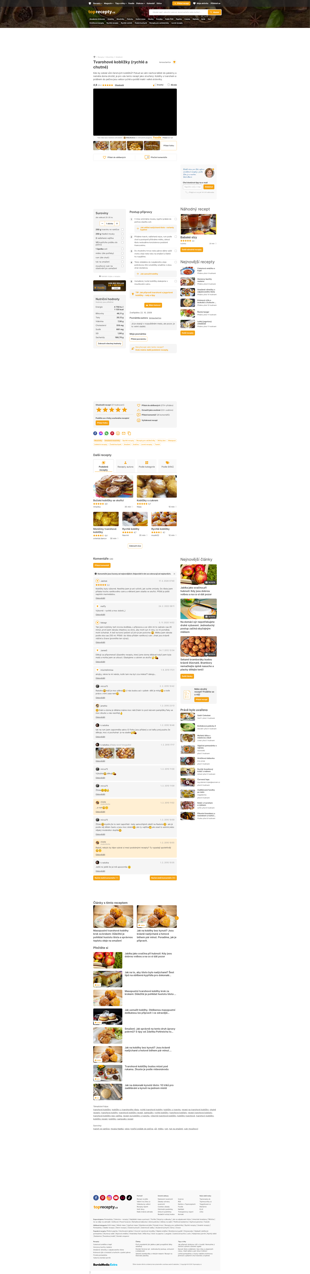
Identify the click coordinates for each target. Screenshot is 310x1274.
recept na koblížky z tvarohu (136, 1116)
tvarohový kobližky (205, 1116)
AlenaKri (200, 729)
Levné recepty (177, 23)
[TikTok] (129, 1197)
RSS (179, 1202)
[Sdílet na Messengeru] (101, 433)
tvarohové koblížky (102, 1109)
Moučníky (120, 19)
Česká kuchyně (141, 23)
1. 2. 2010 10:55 (167, 842)
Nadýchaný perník (199, 1234)
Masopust (172, 440)
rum (166, 1129)
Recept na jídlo (142, 1199)
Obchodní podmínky (165, 1209)
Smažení (127, 444)
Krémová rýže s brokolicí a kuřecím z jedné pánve (206, 302)
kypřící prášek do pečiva (142, 1129)
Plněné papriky (112, 1231)
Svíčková (115, 1222)
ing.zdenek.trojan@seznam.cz (208, 782)
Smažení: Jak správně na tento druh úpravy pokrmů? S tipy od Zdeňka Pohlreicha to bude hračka (150, 1031)
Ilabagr (104, 622)
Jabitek (104, 581)
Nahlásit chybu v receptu (110, 276)
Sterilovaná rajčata (126, 1231)
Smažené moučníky (112, 440)
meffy (103, 606)
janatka (104, 706)
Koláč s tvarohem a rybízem (205, 804)
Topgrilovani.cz (205, 1204)
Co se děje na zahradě (101, 1222)
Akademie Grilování (97, 19)
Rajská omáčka (161, 1231)
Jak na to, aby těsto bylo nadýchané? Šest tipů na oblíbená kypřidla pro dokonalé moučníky (149, 975)
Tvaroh (157, 444)
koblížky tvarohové (186, 1116)
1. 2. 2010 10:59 (167, 819)
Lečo (189, 1234)
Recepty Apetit (142, 1207)
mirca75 (104, 686)
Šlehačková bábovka (139, 1222)
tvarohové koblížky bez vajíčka (107, 1116)
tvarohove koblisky (178, 1112)
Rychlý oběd (211, 1234)
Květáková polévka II (206, 726)
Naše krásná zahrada (145, 1212)
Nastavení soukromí (165, 1199)
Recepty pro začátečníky (159, 23)
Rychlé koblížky (160, 528)
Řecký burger (203, 312)
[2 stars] (105, 409)
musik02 (155, 535)
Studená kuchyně (162, 1228)
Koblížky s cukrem (147, 500)
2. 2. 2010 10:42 (167, 686)
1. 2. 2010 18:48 (167, 725)
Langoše (168, 1234)
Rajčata (196, 19)
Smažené (119, 57)
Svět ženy (140, 1209)
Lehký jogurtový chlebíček (204, 322)
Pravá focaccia (125, 1222)
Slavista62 (201, 750)
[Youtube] (116, 1197)
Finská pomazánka (100, 1255)
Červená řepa (203, 779)
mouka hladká (117, 1129)
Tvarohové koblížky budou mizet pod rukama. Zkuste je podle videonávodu (147, 1068)
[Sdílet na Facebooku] (95, 433)
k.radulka (105, 725)
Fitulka (199, 818)
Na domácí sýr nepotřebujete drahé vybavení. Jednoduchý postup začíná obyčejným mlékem (197, 626)
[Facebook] (96, 1197)
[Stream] (122, 1197)
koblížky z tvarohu (172, 1109)
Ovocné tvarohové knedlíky (144, 1231)
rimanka (97, 507)
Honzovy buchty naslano (204, 280)
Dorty (172, 1228)
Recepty (101, 57)
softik (199, 808)
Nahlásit (181, 1209)
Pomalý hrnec (158, 1225)
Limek (199, 740)
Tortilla (153, 1219)
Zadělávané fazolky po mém (206, 791)
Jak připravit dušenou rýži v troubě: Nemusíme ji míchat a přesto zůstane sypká (196, 1245)
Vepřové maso (132, 1225)
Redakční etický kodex (166, 1214)
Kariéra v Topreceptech (187, 1204)
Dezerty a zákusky (164, 1219)
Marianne (203, 1207)
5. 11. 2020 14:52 (166, 622)
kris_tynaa (201, 761)
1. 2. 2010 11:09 (167, 785)
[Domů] (94, 57)
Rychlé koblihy (130, 528)
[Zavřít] (174, 573)
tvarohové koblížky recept (131, 1112)
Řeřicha (211, 1219)
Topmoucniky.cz (206, 1202)
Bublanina (97, 1236)
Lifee (201, 1212)
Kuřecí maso (140, 19)
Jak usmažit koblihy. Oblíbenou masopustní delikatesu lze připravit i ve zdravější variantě (150, 1012)
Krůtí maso (111, 1225)
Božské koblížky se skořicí (108, 500)
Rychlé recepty (112, 23)
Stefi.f (199, 718)
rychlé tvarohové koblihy (151, 1109)
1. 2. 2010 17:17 (167, 744)
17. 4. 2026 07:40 (166, 581)
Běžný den (162, 440)
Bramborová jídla (145, 1225)
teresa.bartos (165, 62)
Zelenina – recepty (121, 1219)
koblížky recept (100, 1119)
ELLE (201, 1209)
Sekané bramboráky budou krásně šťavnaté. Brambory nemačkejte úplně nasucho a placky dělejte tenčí (197, 664)
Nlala (139, 507)
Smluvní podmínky (164, 1212)
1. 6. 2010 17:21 (167, 670)
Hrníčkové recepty (96, 23)
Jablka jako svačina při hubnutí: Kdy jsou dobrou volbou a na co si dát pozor (148, 955)
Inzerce (181, 1199)
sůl (155, 1129)
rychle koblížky (161, 1112)
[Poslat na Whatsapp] (106, 433)
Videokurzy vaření (143, 1204)
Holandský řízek (135, 1234)
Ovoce (178, 1228)
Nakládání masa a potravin (139, 1219)
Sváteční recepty (100, 444)
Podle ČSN (169, 19)
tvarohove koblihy (109, 1112)
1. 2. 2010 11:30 (167, 769)
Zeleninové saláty (147, 1228)
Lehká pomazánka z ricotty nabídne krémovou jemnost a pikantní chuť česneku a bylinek (195, 1255)
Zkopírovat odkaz (129, 433)
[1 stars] (99, 409)
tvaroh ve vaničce (101, 1129)
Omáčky (111, 19)
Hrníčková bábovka (206, 758)
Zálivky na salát (166, 1222)
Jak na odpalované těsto (181, 1219)
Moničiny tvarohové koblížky (104, 530)
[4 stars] (118, 409)
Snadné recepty (203, 1225)
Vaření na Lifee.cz (143, 1202)
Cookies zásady (164, 1207)
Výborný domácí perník (102, 1258)
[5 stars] (124, 409)
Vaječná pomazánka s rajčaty (207, 746)
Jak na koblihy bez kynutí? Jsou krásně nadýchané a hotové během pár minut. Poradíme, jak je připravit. (156, 935)
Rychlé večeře (126, 23)
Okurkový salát (108, 1234)
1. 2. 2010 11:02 (167, 802)
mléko (160, 1129)
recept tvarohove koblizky (200, 1112)
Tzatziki (206, 1222)
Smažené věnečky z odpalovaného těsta (206, 290)
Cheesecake (188, 1231)
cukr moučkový (191, 1129)
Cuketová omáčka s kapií (206, 269)
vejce (127, 1129)
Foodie (180, 1207)
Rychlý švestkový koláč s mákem (205, 770)
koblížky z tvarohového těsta (125, 1109)
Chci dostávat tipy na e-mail (195, 182)
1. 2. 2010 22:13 (167, 705)
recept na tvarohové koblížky (195, 1109)
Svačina (136, 444)
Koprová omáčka (122, 1234)
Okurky (151, 19)
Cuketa (187, 19)
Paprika (179, 19)
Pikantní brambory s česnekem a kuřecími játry (206, 815)
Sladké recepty (108, 1228)
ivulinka (183, 244)
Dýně (203, 19)
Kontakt (181, 1214)
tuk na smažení (176, 1129)
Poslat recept (124, 433)
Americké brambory (199, 1219)
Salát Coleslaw (204, 715)
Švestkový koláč (109, 1236)
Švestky (159, 19)
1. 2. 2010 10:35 (167, 862)
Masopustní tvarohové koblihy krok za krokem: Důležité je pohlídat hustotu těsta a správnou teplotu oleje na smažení (113, 935)
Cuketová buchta (179, 1234)
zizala (103, 802)
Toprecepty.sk (205, 1199)
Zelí (209, 19)
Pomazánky (108, 1219)
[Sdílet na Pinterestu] (112, 433)
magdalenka (201, 795)
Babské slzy (188, 237)
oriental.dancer (100, 538)
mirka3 (199, 774)
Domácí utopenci (122, 1236)
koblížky (112, 1119)
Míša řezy (146, 1234)
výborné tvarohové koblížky (163, 1116)
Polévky (130, 19)
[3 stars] (111, 409)
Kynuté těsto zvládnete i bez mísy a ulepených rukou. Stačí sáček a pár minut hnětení (195, 1250)
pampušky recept (125, 1119)
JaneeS (104, 650)
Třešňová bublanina (180, 1222)
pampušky (148, 1112)
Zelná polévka (154, 1222)
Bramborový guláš (175, 1231)
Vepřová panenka (195, 1222)
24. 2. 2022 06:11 (166, 606)
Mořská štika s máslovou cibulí (204, 736)
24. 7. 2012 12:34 (166, 650)
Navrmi (125, 535)
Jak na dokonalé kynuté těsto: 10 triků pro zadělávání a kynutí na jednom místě (149, 1087)
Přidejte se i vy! (168, 138)
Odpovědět (100, 598)
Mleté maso (121, 1225)
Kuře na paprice (157, 1234)
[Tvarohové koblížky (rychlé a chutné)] (105, 753)
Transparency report (185, 1212)
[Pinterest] (102, 1197)
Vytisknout (118, 433)
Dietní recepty (121, 1228)
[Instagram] (109, 1197)
